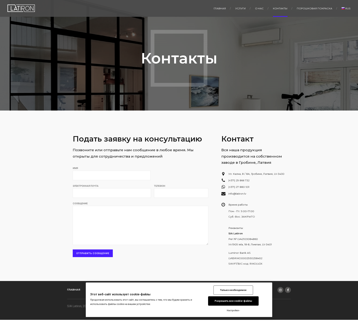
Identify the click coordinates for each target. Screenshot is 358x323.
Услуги (240, 8)
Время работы (238, 204)
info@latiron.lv (237, 193)
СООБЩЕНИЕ (80, 203)
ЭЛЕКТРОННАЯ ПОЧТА (85, 185)
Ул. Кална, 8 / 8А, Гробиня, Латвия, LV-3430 (256, 173)
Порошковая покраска (314, 8)
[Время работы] (223, 205)
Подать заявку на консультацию (137, 138)
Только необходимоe (233, 289)
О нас (259, 8)
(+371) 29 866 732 (238, 180)
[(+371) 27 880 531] (223, 187)
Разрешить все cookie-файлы (233, 300)
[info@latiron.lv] (223, 194)
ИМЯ (75, 168)
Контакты (280, 8)
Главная (220, 8)
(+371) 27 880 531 (238, 186)
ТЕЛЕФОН (159, 185)
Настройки (233, 310)
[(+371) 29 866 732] (223, 180)
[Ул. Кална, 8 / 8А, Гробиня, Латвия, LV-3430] (223, 174)
